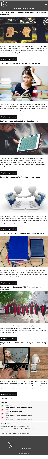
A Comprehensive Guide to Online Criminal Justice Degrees (15, 433)
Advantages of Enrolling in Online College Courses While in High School (18, 428)
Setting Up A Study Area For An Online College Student (20, 177)
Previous (3, 398)
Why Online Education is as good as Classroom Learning (18, 407)
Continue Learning (8, 59)
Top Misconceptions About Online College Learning (19, 121)
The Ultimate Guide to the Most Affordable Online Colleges (15, 426)
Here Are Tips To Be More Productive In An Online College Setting (24, 233)
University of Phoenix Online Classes (13, 411)
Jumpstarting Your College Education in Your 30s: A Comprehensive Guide (19, 431)
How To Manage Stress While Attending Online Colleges (20, 63)
